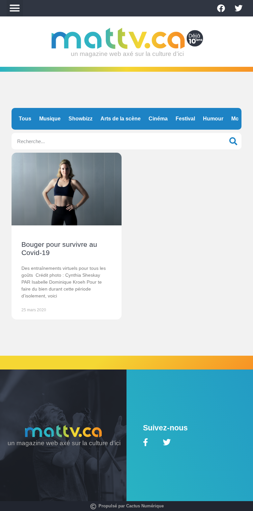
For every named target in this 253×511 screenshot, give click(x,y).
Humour (213, 118)
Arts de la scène (120, 118)
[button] (15, 8)
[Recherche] (233, 141)
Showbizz (81, 118)
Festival (185, 118)
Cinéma (158, 118)
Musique (50, 118)
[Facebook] (221, 8)
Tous (25, 118)
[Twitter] (238, 8)
